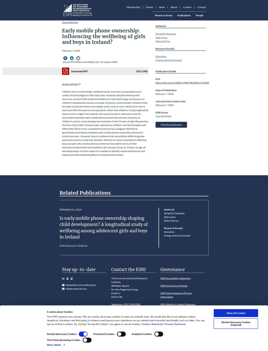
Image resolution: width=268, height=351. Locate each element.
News (162, 7)
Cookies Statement (152, 324)
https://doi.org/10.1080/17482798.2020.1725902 (182, 82)
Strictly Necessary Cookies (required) (235, 323)
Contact (201, 7)
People (199, 15)
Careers (187, 7)
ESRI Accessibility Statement (175, 278)
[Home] (77, 16)
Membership (133, 7)
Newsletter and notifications (81, 284)
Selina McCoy (163, 41)
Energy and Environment (169, 60)
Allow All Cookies (236, 313)
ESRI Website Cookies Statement (178, 304)
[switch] (121, 334)
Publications (184, 15)
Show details (54, 345)
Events (149, 7)
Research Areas (163, 15)
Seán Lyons (161, 37)
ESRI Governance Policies (174, 285)
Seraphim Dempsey (166, 33)
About (174, 7)
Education (161, 56)
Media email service (76, 288)
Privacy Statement (175, 324)
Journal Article (70, 22)
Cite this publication (171, 124)
